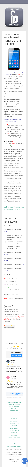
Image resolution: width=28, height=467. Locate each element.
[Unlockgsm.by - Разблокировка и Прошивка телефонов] (14, 17)
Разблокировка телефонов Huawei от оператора (14, 416)
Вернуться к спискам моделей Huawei (14, 207)
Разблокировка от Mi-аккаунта (15, 241)
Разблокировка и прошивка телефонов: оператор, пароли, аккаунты (14, 404)
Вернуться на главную (10, 206)
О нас (14, 443)
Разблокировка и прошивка (14, 264)
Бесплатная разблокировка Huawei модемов (14, 437)
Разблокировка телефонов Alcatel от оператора (14, 430)
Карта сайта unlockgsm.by (14, 446)
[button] (25, 461)
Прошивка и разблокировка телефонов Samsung (14, 410)
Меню (8, 1)
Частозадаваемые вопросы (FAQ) (12, 209)
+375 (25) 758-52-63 (10, 281)
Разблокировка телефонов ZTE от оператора (14, 423)
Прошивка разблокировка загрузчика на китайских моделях (14, 237)
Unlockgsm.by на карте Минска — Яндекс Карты (14, 397)
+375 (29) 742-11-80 (12, 278)
